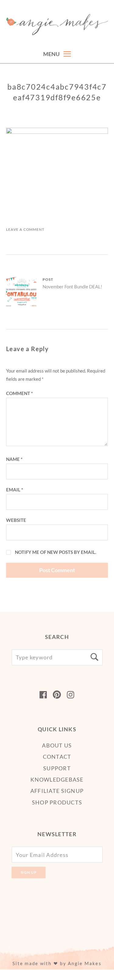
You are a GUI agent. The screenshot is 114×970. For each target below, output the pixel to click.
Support (57, 768)
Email (14, 489)
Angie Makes (85, 963)
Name (14, 459)
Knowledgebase (56, 779)
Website (16, 520)
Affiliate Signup (57, 790)
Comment (19, 393)
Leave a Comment (25, 229)
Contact (57, 756)
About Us (57, 745)
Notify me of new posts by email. (55, 552)
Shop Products (57, 802)
